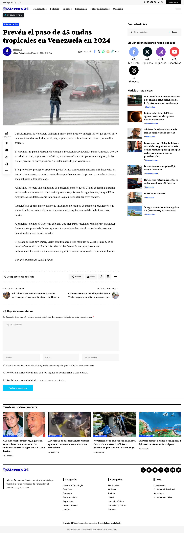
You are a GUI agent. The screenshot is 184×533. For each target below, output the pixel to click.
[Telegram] (158, 2)
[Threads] (134, 74)
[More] (117, 51)
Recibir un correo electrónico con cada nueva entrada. (35, 380)
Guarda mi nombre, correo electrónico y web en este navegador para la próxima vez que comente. (50, 365)
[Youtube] (174, 56)
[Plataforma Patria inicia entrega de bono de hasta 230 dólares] (135, 183)
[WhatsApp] (161, 2)
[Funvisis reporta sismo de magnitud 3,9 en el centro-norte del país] (160, 424)
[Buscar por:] (150, 32)
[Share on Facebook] (95, 51)
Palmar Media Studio (112, 522)
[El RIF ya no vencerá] (135, 197)
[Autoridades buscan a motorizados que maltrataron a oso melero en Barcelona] (69, 424)
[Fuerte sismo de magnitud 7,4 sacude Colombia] (135, 170)
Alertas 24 (17, 50)
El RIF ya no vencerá (154, 193)
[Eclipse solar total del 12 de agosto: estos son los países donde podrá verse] (135, 116)
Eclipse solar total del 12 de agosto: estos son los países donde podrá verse (159, 116)
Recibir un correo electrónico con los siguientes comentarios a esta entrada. (47, 372)
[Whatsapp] (143, 470)
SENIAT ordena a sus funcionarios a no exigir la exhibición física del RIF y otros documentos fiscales (162, 99)
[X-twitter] (166, 470)
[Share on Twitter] (99, 51)
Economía (150, 187)
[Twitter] (148, 2)
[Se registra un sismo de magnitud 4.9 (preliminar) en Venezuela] (135, 211)
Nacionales (11, 24)
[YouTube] (152, 2)
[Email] (108, 51)
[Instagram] (155, 2)
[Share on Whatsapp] (103, 51)
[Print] (6, 163)
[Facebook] (144, 2)
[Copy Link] (112, 51)
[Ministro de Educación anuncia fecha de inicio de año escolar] (135, 133)
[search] (171, 9)
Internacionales (152, 124)
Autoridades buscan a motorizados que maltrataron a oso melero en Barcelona (68, 444)
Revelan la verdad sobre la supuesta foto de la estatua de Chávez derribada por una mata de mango (114, 444)
